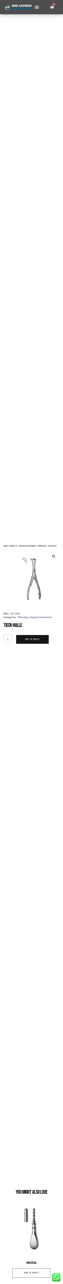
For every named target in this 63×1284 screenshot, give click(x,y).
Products (13, 546)
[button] (37, 7)
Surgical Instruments (28, 546)
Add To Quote (32, 639)
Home (6, 546)
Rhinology (42, 546)
